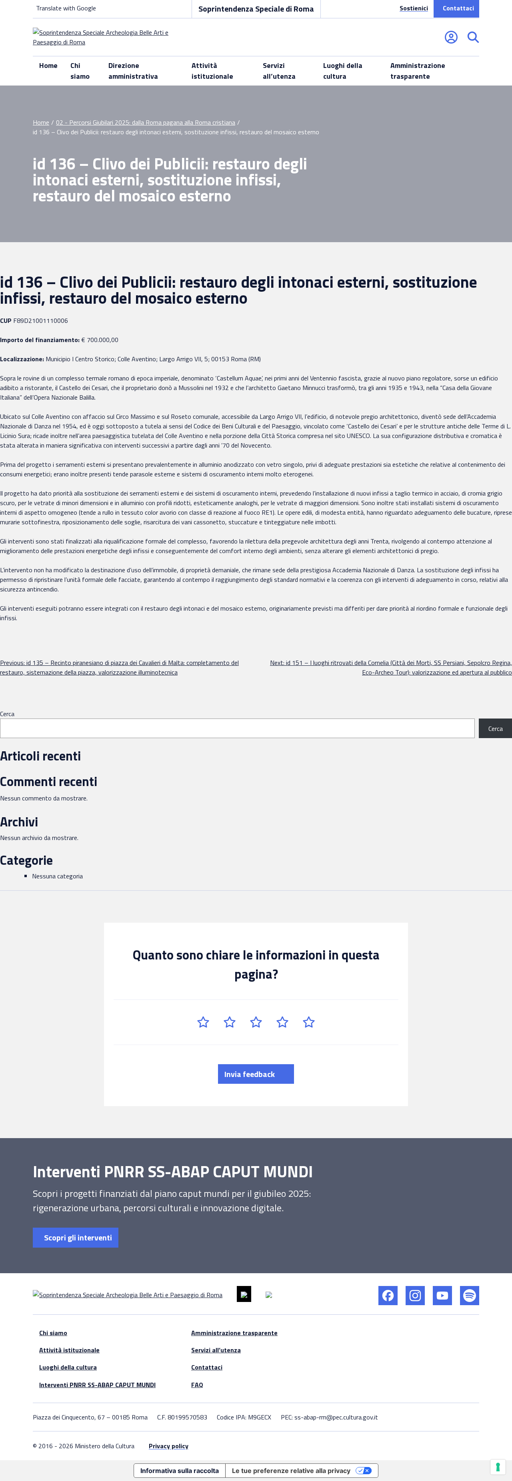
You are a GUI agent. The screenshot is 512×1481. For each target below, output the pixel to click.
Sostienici (414, 8)
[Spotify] (469, 1295)
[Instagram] (415, 1295)
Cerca (7, 714)
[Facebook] (388, 1295)
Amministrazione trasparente (417, 71)
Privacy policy (168, 1446)
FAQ (197, 1384)
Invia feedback (250, 1074)
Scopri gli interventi (77, 1237)
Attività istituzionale (212, 71)
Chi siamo (80, 71)
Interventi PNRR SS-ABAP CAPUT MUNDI (97, 1384)
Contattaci (458, 8)
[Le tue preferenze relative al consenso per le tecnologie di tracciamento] (498, 1467)
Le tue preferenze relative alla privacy (291, 1471)
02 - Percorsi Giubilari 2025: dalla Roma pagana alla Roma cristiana (145, 122)
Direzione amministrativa (133, 71)
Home (48, 65)
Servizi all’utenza (279, 71)
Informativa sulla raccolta (179, 1471)
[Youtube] (442, 1295)
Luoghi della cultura (342, 71)
